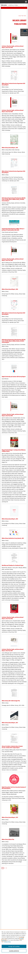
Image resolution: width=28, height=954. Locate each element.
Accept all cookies (14, 946)
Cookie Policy (7, 942)
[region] (14, 941)
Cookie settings (14, 951)
